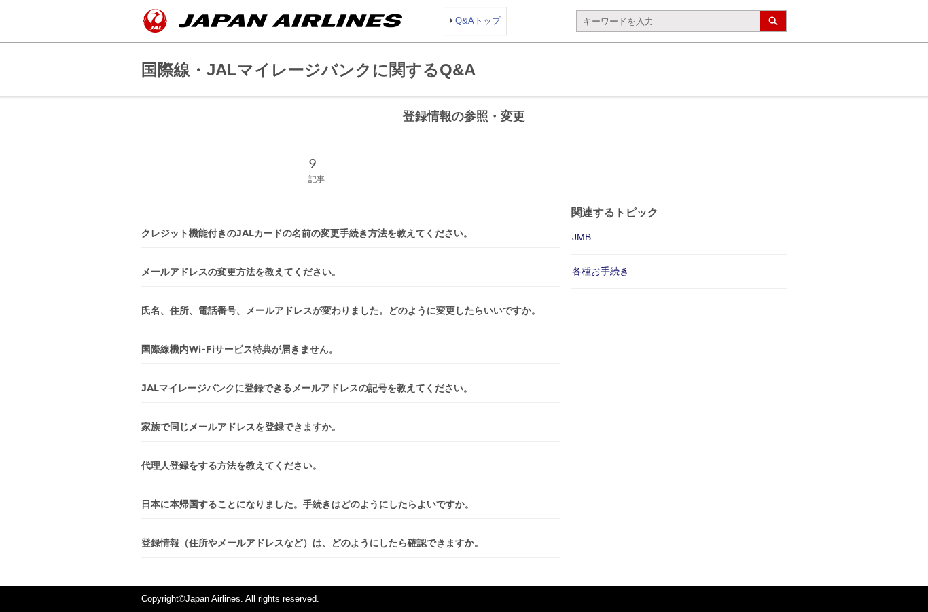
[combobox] (668, 21)
